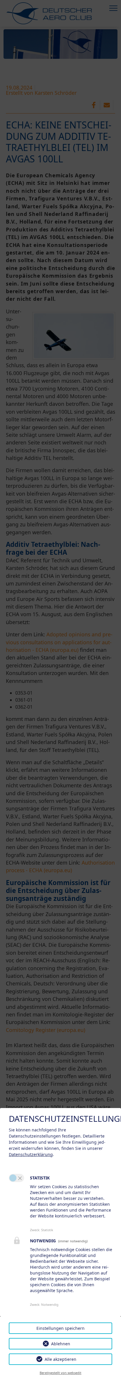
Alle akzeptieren (60, 1359)
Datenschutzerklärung (31, 1154)
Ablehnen (60, 1343)
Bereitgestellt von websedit (60, 1372)
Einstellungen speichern (60, 1328)
